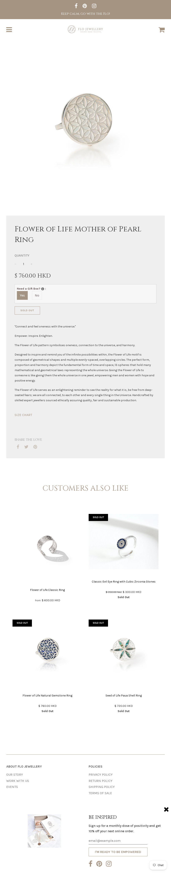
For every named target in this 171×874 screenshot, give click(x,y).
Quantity (22, 255)
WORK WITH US (17, 781)
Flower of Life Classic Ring (47, 590)
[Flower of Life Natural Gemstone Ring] (47, 655)
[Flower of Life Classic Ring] (47, 549)
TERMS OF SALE (100, 793)
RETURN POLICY (100, 781)
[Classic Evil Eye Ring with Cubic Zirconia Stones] (123, 545)
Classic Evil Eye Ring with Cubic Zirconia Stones (124, 581)
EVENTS (12, 787)
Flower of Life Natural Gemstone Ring (47, 695)
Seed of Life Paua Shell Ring (124, 695)
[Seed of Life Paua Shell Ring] (123, 655)
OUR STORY (14, 774)
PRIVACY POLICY (101, 774)
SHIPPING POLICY (102, 787)
